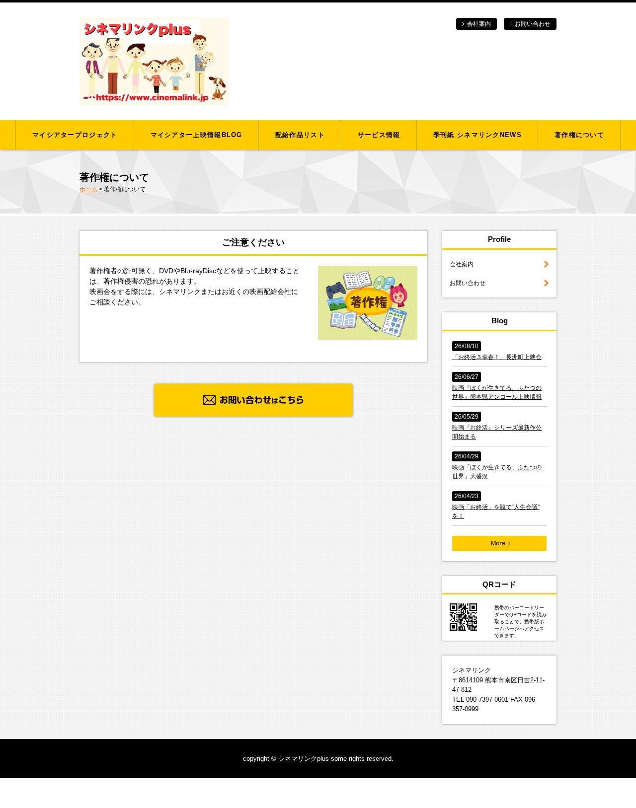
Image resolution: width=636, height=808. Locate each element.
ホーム (88, 189)
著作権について (579, 135)
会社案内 (479, 23)
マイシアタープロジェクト (75, 135)
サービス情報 (379, 135)
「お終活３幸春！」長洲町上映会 (497, 357)
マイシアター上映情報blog (196, 135)
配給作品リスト (300, 135)
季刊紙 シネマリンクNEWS (477, 135)
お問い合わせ (533, 23)
